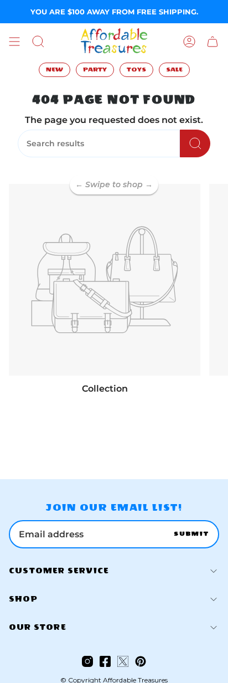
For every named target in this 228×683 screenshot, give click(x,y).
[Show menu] (14, 41)
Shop (23, 599)
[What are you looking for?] (195, 143)
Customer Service (59, 571)
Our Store (37, 627)
